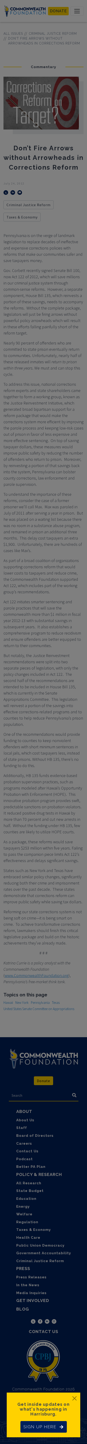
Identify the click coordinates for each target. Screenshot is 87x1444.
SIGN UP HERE (39, 1426)
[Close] (74, 1398)
